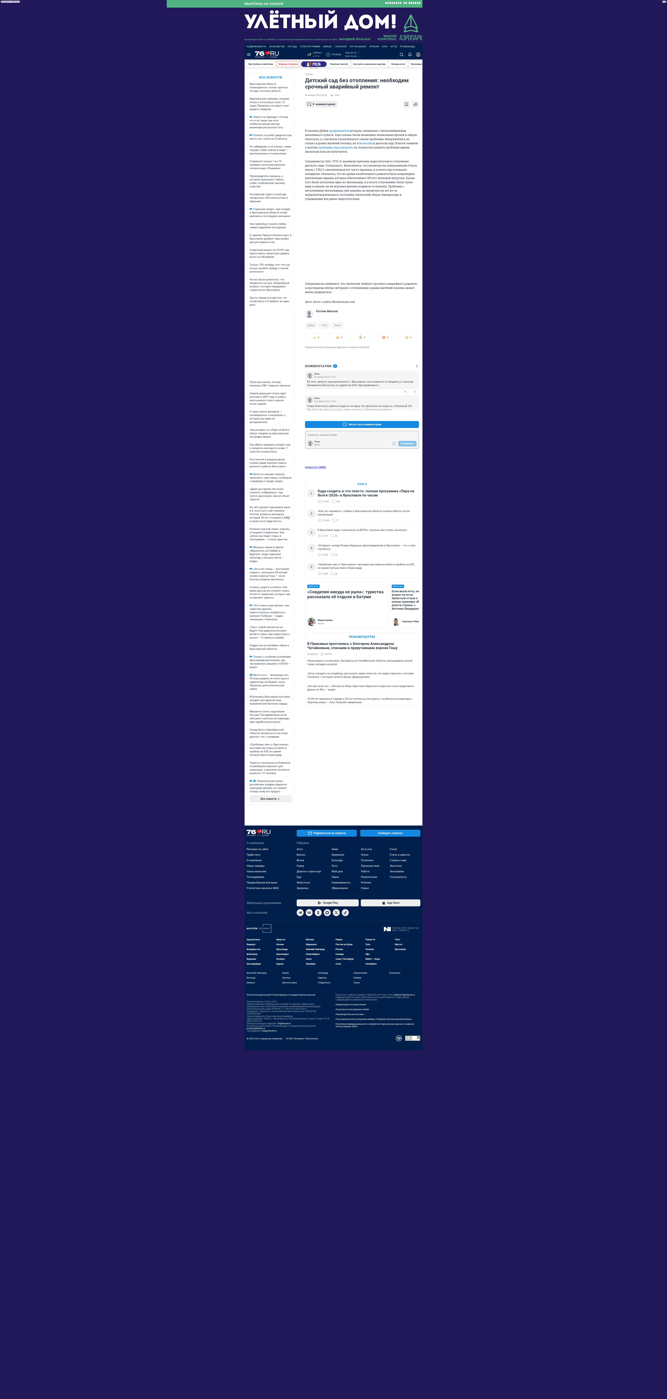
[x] (336, 912)
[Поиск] (401, 54)
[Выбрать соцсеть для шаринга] (415, 104)
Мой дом (337, 871)
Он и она (366, 849)
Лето (335, 865)
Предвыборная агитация (262, 882)
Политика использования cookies (352, 1009)
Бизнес (301, 854)
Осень (364, 854)
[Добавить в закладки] (406, 104)
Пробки (374, 46)
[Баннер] (314, 64)
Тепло (337, 325)
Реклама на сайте (257, 849)
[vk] (309, 912)
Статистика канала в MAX (263, 888)
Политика (367, 860)
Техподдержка (255, 877)
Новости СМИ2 (315, 467)
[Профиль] (418, 54)
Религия (366, 882)
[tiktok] (345, 912)
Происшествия (370, 865)
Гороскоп (341, 46)
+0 (405, 391)
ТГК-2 (324, 325)
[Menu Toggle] (249, 54)
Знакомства (277, 46)
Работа (365, 871)
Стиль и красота (400, 854)
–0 (414, 391)
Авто (300, 849)
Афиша (327, 46)
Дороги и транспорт (309, 871)
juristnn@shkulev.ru (256, 1028)
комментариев (324, 104)
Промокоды (407, 46)
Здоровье (303, 888)
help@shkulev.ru (269, 1031)
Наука (335, 877)
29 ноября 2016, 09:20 (316, 95)
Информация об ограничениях (351, 1004)
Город (300, 865)
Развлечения (369, 877)
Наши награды (256, 865)
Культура (337, 860)
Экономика (397, 871)
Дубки (311, 325)
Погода (292, 46)
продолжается (339, 130)
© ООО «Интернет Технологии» (302, 1038)
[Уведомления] (410, 54)
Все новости (270, 77)
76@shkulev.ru (284, 1023)
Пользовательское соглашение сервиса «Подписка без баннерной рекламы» (374, 1019)
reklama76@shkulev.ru (404, 995)
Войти (317, 445)
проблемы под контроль (335, 147)
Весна (300, 860)
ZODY (385, 46)
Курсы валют (358, 46)
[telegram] (300, 912)
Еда (299, 877)
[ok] (318, 912)
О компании (254, 860)
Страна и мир (398, 860)
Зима (335, 849)
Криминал (338, 854)
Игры (394, 46)
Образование (340, 888)
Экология (396, 865)
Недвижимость (256, 46)
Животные (303, 882)
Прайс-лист (254, 854)
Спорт (393, 849)
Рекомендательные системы (350, 1014)
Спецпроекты (398, 877)
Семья (365, 888)
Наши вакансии (256, 871)
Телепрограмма (310, 46)
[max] (327, 912)
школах (367, 143)
